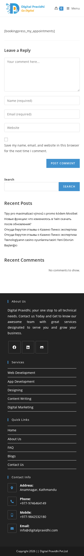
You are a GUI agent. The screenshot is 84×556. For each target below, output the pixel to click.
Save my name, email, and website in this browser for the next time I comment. (41, 148)
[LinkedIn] (28, 347)
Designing (15, 390)
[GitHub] (42, 347)
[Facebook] (14, 347)
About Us (14, 439)
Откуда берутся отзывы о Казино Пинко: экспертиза (40, 229)
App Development (21, 381)
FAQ (11, 447)
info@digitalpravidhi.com (39, 530)
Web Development (21, 373)
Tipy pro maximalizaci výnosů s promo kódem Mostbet (41, 213)
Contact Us (16, 464)
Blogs (12, 456)
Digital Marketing (20, 407)
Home (12, 430)
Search (9, 179)
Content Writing (19, 398)
